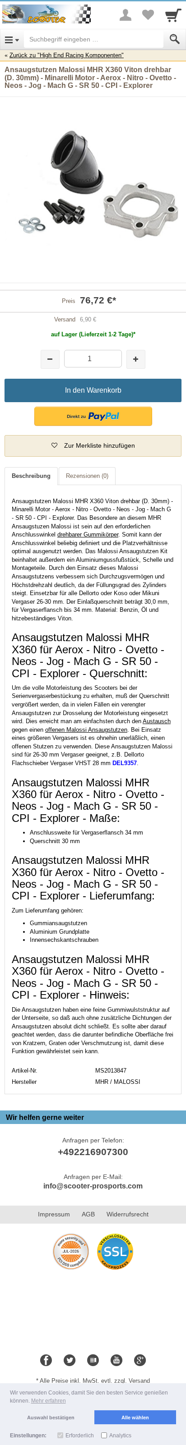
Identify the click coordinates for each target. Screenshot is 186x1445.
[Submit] (175, 39)
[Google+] (140, 1360)
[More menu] (125, 15)
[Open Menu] (12, 39)
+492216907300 (93, 1152)
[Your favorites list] (148, 15)
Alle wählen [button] (135, 1417)
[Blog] (93, 1360)
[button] (93, 416)
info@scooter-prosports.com (93, 1186)
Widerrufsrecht (128, 1214)
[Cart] (173, 15)
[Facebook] (46, 1360)
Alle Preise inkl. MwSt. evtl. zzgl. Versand (95, 1380)
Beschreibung (31, 475)
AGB (88, 1214)
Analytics (120, 1435)
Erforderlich (79, 1435)
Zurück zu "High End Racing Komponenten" (66, 55)
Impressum (54, 1214)
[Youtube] (116, 1360)
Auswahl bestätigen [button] (50, 1417)
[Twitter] (69, 1360)
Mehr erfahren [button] (48, 1401)
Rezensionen (87, 475)
